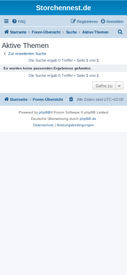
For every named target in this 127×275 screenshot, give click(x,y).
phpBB (44, 112)
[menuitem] (19, 21)
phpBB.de (88, 119)
